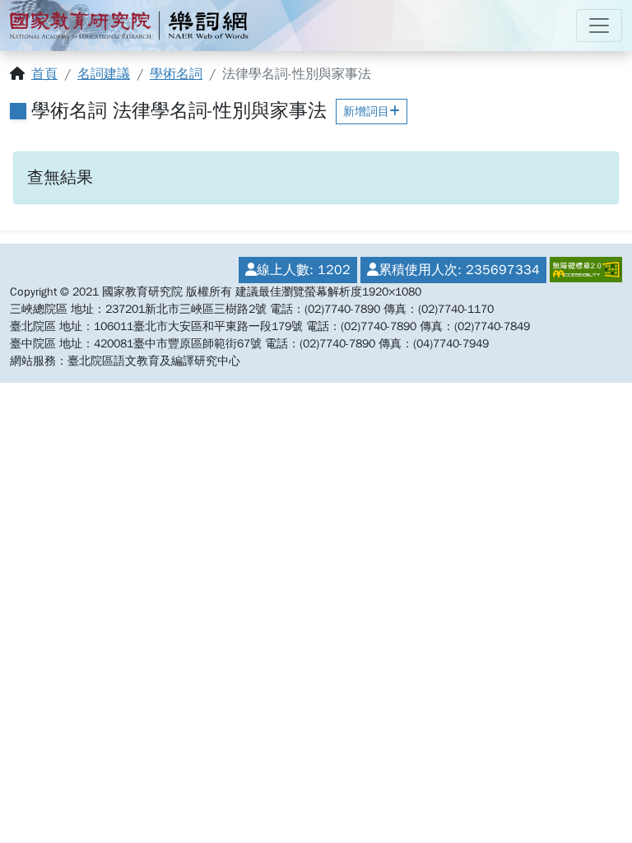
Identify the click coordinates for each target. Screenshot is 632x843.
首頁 (44, 74)
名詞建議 (103, 74)
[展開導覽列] (599, 25)
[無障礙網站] (584, 270)
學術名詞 (176, 74)
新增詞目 (366, 112)
